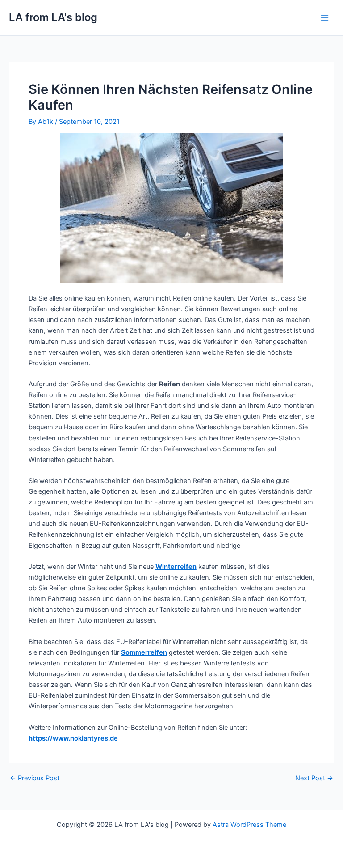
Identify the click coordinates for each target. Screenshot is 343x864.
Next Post (314, 778)
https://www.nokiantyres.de (73, 738)
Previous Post (34, 778)
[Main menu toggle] (324, 17)
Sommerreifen (144, 652)
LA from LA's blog (53, 17)
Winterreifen (176, 567)
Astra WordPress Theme (249, 825)
